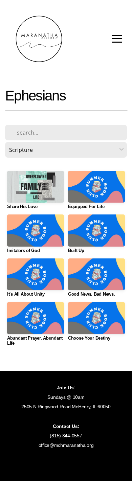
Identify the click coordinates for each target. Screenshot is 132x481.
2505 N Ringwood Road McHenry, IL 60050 (65, 406)
